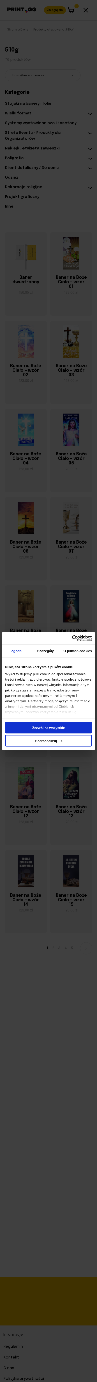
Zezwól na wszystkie (48, 727)
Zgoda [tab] (16, 651)
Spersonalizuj (46, 741)
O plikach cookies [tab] (77, 651)
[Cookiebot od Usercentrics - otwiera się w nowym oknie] (72, 638)
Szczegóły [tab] (45, 651)
